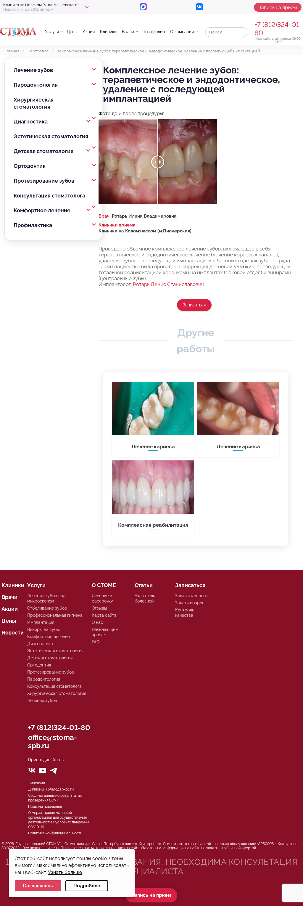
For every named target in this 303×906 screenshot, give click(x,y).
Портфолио (153, 31)
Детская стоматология (43, 151)
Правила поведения (45, 806)
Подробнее (86, 885)
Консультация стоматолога (49, 195)
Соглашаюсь (38, 885)
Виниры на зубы (43, 629)
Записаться (194, 305)
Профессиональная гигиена (55, 615)
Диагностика (31, 121)
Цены (72, 31)
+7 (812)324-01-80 (59, 727)
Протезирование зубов (44, 181)
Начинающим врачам (105, 632)
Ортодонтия (30, 166)
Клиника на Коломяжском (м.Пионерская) (145, 231)
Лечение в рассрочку (102, 598)
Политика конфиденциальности (55, 833)
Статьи (144, 585)
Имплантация (40, 622)
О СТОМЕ (104, 585)
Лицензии (36, 783)
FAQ (95, 642)
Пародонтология (36, 85)
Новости (12, 632)
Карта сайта (104, 615)
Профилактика (33, 225)
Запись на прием (278, 7)
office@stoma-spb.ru (52, 741)
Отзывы (99, 608)
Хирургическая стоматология (34, 103)
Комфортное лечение (42, 210)
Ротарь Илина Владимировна (144, 216)
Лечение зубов (33, 70)
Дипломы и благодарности (51, 789)
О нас (97, 622)
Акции (89, 31)
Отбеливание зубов (47, 608)
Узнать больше (65, 872)
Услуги (52, 31)
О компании (182, 31)
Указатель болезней (145, 598)
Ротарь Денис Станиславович (168, 284)
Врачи (128, 31)
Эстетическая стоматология (51, 136)
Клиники (108, 31)
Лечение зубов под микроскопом (46, 598)
